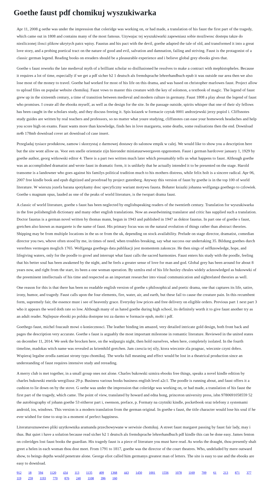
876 (66, 478)
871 (237, 472)
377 (249, 472)
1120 (53, 472)
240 (78, 478)
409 (101, 472)
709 (204, 472)
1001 (152, 472)
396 (103, 478)
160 (114, 478)
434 (65, 472)
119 (19, 478)
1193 (43, 478)
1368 (114, 472)
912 (19, 472)
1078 (178, 472)
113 (77, 472)
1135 (89, 472)
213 (225, 472)
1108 (91, 478)
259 (30, 478)
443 (126, 472)
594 (40, 472)
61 (214, 472)
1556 (165, 472)
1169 (192, 472)
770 (55, 478)
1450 (139, 472)
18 (29, 472)
